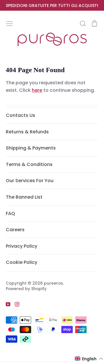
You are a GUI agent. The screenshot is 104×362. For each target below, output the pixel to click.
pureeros (53, 283)
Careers (15, 229)
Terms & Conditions (29, 164)
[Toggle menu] (9, 23)
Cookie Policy (21, 262)
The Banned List (24, 197)
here (37, 90)
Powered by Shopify (26, 289)
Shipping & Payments (31, 148)
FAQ (10, 213)
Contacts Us (20, 115)
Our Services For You (29, 180)
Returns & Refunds (27, 131)
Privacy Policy (21, 246)
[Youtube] (5, 304)
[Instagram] (14, 304)
